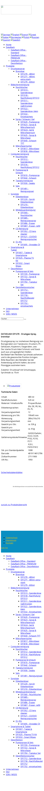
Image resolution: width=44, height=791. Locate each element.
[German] (5, 34)
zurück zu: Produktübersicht (14, 504)
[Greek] (32, 34)
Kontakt (9, 543)
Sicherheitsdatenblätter (12, 472)
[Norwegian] (15, 37)
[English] (15, 34)
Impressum (11, 540)
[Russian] (34, 37)
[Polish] (25, 37)
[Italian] (5, 37)
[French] (24, 34)
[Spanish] (5, 40)
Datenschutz (11, 537)
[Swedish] (15, 40)
